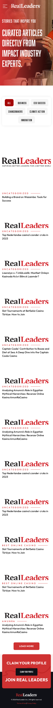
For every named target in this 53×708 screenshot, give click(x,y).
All (9, 102)
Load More (26, 646)
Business (22, 102)
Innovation (26, 119)
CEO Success (40, 102)
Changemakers (15, 111)
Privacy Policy (31, 703)
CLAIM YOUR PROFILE (26, 671)
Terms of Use (21, 703)
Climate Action (37, 111)
